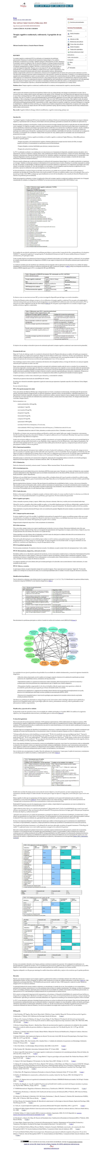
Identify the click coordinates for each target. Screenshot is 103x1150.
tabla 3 (68, 266)
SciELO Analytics (74, 33)
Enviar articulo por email (76, 52)
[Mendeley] (68, 62)
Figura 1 (74, 620)
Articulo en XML (74, 39)
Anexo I (61, 713)
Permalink (72, 68)
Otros (71, 62)
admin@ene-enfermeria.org (51, 1148)
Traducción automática (76, 49)
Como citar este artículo (76, 44)
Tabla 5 (50, 581)
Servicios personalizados (77, 22)
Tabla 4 (48, 303)
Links (61, 1016)
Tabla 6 (57, 752)
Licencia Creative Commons (75, 1141)
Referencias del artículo (76, 42)
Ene (15, 18)
